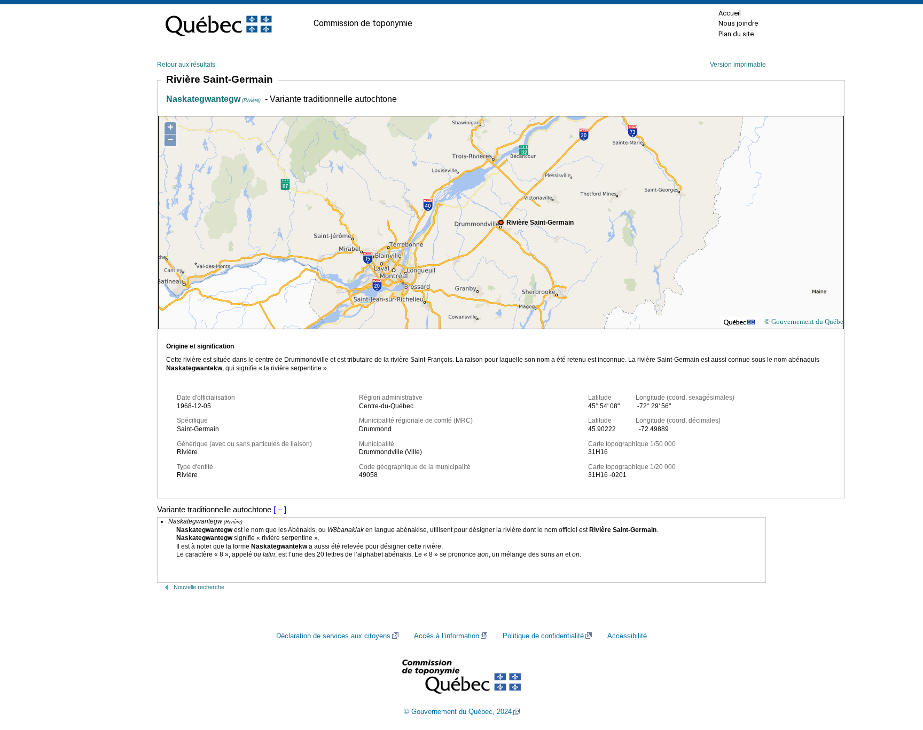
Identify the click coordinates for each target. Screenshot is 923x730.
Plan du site (736, 34)
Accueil (729, 13)
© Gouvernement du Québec (805, 322)
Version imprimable (738, 64)
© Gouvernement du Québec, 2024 (458, 712)
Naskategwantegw (213, 99)
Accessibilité (627, 636)
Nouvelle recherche (199, 587)
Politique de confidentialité (543, 636)
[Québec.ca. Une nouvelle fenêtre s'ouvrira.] (218, 23)
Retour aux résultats (186, 64)
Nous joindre (738, 23)
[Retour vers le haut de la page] (896, 671)
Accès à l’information (446, 636)
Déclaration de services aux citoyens (333, 636)
